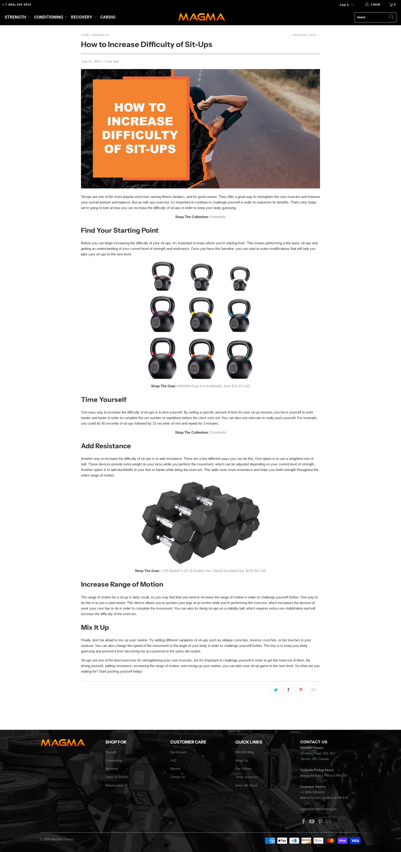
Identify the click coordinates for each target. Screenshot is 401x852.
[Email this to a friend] (313, 690)
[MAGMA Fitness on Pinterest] (320, 822)
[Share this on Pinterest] (301, 690)
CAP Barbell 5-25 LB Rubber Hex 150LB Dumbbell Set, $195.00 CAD (213, 571)
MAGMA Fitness (62, 839)
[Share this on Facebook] (288, 690)
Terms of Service (116, 777)
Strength (15, 17)
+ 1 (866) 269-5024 (16, 4)
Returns (175, 768)
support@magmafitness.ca (318, 809)
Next (313, 35)
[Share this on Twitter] (276, 690)
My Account (178, 752)
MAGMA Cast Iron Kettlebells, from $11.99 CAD (214, 386)
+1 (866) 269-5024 (312, 792)
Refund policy (114, 785)
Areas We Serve (246, 785)
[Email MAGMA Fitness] (328, 822)
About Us (241, 760)
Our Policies (243, 768)
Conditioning (48, 17)
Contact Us (177, 777)
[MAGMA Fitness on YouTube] (312, 822)
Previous (299, 35)
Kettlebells (218, 217)
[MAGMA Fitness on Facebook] (303, 822)
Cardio (107, 17)
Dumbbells (218, 432)
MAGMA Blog (244, 752)
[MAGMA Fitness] (202, 17)
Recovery (81, 17)
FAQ (173, 760)
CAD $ (344, 5)
